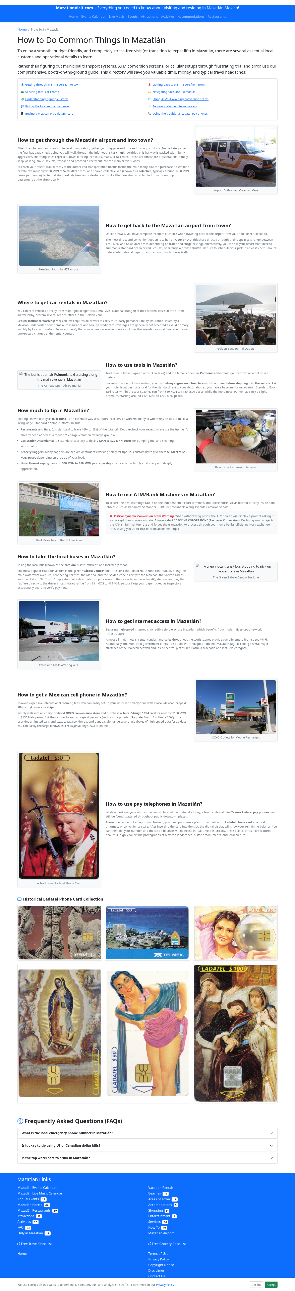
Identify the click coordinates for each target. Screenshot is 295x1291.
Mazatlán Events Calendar (37, 1187)
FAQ (23, 1227)
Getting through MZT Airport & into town (52, 84)
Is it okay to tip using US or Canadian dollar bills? (61, 1145)
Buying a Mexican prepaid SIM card (49, 113)
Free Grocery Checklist (169, 1244)
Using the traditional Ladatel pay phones (180, 113)
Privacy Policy (158, 1259)
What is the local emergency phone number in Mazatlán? (67, 1133)
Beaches (157, 1193)
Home (73, 16)
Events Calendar (93, 16)
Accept (271, 1285)
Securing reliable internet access (175, 106)
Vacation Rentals (161, 1187)
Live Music (117, 16)
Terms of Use (158, 1253)
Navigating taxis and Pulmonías (174, 92)
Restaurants (217, 16)
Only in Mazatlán (33, 1233)
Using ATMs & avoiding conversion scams (181, 99)
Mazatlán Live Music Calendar (39, 1193)
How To (157, 1227)
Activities (168, 16)
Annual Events (31, 1199)
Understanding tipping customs (46, 99)
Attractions (149, 16)
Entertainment (161, 1216)
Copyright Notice (161, 1265)
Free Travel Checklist (36, 1244)
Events (133, 16)
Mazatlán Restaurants (37, 1210)
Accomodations (162, 1205)
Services (157, 1221)
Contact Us (156, 1276)
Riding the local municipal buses (47, 106)
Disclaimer (156, 1270)
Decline (256, 1285)
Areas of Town (162, 1199)
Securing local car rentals (42, 92)
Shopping (158, 1210)
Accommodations (191, 16)
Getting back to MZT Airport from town (179, 84)
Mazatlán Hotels (32, 1205)
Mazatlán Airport (161, 1233)
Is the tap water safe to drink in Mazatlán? (56, 1158)
